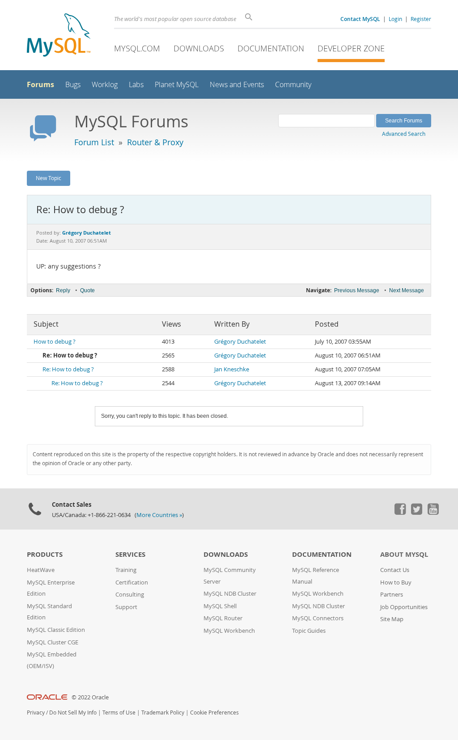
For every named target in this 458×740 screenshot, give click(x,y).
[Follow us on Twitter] (416, 512)
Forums (40, 84)
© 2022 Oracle (90, 697)
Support (126, 607)
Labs (136, 84)
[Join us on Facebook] (400, 512)
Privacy (36, 712)
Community (293, 84)
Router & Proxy (155, 142)
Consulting (129, 594)
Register (421, 18)
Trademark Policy (162, 712)
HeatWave (41, 570)
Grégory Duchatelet (240, 341)
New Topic (48, 177)
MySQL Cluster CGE (52, 642)
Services (130, 554)
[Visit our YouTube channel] (433, 512)
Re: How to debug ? (68, 369)
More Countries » (159, 515)
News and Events (237, 84)
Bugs (73, 84)
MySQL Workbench (229, 631)
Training (125, 570)
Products (45, 554)
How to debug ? (55, 341)
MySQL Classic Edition (56, 630)
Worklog (105, 84)
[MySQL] (58, 36)
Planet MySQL (177, 84)
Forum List (94, 142)
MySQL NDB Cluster (230, 593)
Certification (131, 582)
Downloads (199, 48)
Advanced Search (403, 133)
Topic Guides (309, 631)
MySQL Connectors (318, 618)
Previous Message (356, 290)
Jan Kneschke (231, 369)
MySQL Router (223, 618)
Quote (87, 290)
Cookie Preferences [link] (214, 712)
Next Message (406, 290)
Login (395, 18)
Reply (63, 290)
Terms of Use (119, 712)
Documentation (270, 48)
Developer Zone (351, 48)
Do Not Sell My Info (73, 712)
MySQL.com (137, 48)
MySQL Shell (220, 606)
